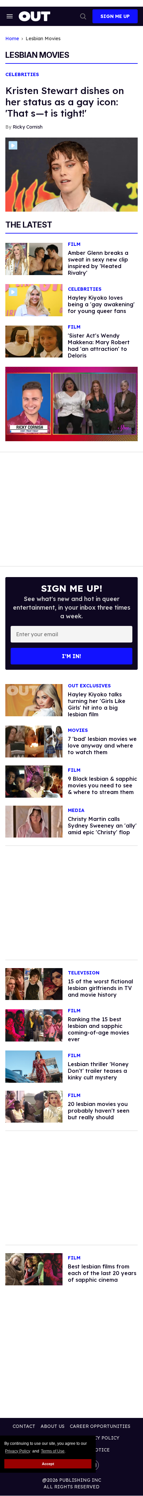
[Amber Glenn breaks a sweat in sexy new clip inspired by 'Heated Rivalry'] (34, 258)
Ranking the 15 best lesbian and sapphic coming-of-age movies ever (98, 1029)
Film (74, 244)
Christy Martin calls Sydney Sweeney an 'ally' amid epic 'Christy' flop (102, 826)
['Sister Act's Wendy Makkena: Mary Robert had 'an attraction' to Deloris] (34, 341)
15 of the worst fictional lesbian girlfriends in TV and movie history (100, 988)
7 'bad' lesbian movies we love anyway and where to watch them (102, 745)
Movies (78, 730)
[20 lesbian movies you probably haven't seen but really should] (34, 1106)
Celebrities (22, 74)
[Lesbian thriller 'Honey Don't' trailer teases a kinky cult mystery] (34, 1066)
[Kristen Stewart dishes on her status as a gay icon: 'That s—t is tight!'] (71, 174)
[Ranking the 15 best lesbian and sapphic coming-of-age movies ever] (34, 1025)
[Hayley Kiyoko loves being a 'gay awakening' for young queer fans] (34, 299)
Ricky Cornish (28, 127)
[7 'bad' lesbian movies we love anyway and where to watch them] (34, 741)
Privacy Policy (17, 1451)
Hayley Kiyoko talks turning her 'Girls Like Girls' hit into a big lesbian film (96, 704)
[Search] (83, 16)
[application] (71, 404)
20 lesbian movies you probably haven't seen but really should (98, 1111)
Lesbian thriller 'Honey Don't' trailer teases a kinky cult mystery (98, 1071)
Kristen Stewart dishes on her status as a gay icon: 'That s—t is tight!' (64, 102)
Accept (48, 1464)
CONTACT (24, 1426)
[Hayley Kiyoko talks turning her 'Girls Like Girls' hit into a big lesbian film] (34, 699)
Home (12, 39)
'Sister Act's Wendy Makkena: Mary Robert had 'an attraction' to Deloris (99, 345)
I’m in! (71, 656)
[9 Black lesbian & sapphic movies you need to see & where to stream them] (34, 781)
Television (83, 973)
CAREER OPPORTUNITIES (100, 1426)
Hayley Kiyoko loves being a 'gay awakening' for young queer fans (101, 304)
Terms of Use (53, 1451)
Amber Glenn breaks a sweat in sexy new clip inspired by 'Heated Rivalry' (98, 262)
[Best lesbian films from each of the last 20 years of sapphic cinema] (34, 1268)
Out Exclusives (89, 686)
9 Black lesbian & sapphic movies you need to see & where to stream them (102, 785)
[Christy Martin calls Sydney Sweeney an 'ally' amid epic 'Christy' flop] (34, 821)
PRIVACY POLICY (99, 1438)
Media (76, 810)
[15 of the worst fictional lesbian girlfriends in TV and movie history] (34, 983)
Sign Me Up (115, 16)
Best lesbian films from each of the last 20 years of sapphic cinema (102, 1273)
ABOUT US (53, 1426)
